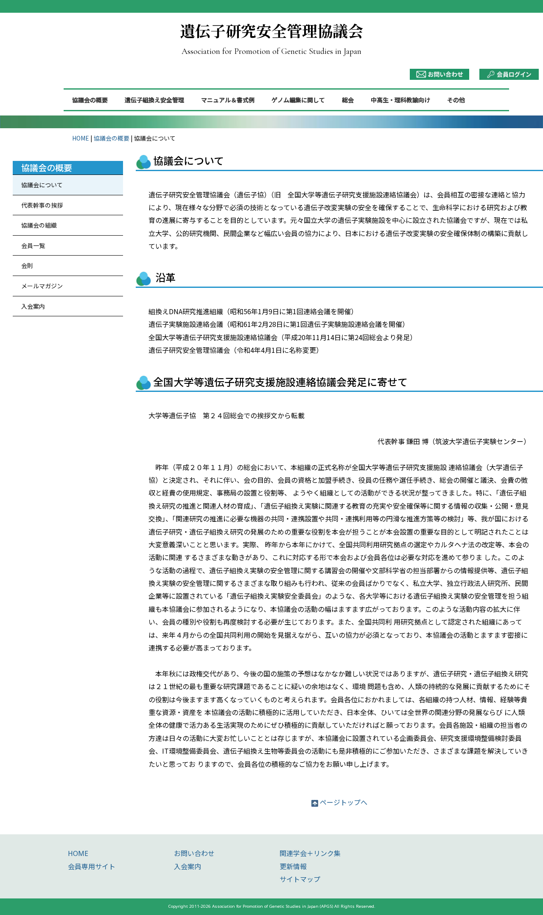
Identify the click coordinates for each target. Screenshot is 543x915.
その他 (456, 100)
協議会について (42, 184)
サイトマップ (300, 879)
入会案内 (33, 306)
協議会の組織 (39, 225)
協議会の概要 (90, 100)
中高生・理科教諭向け (400, 100)
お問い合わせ (194, 853)
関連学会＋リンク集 (310, 853)
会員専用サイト (91, 866)
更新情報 (293, 866)
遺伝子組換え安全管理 (154, 100)
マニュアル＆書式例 (228, 100)
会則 (27, 265)
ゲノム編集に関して (298, 100)
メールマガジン (42, 286)
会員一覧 (33, 245)
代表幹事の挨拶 (42, 205)
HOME (80, 138)
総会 (348, 100)
